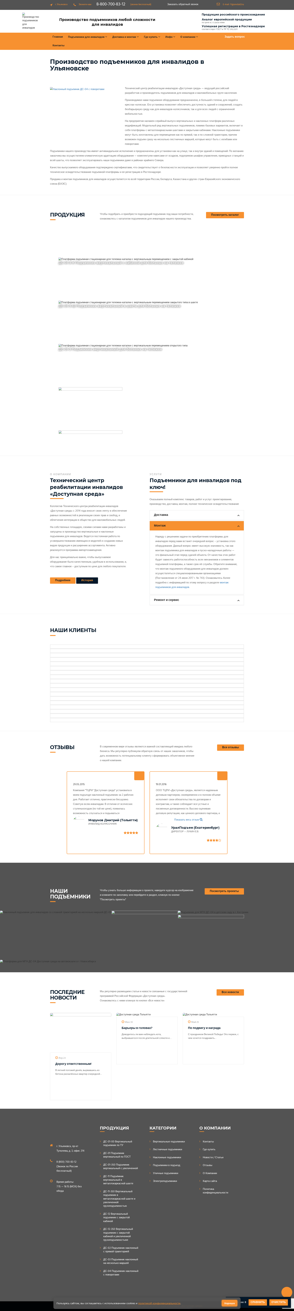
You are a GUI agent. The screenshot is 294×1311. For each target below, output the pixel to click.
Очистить (278, 1302)
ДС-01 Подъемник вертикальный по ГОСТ (117, 1155)
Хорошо (229, 1303)
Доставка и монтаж (124, 37)
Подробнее (62, 580)
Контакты (58, 46)
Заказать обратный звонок (182, 4)
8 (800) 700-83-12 (66, 1162)
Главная (58, 37)
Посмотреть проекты (224, 891)
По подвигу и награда (204, 1028)
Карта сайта (210, 1181)
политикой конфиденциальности (159, 1303)
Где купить (209, 1149)
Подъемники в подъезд (166, 1165)
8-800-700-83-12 (110, 4)
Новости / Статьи (213, 1157)
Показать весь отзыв (186, 820)
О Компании (210, 1173)
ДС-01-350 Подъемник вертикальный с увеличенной (120, 1166)
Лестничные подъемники (167, 1149)
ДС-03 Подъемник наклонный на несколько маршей (120, 1261)
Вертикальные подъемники (169, 1142)
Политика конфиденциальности (215, 1191)
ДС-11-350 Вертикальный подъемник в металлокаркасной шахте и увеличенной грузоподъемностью (119, 1199)
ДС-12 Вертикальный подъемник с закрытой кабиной (116, 1217)
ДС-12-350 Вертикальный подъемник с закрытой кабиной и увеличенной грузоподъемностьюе (118, 1234)
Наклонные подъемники (167, 1157)
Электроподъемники (165, 1181)
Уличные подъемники (165, 1173)
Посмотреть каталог (225, 215)
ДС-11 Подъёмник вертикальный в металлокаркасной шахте (118, 1180)
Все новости (230, 992)
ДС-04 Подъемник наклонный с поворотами (120, 1273)
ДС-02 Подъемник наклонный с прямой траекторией (120, 1250)
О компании (188, 37)
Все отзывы (230, 747)
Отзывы (207, 1165)
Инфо (169, 37)
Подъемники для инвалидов (86, 37)
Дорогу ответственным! (73, 1064)
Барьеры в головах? (137, 1028)
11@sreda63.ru (237, 4)
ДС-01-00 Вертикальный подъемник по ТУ (117, 1143)
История (87, 580)
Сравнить (258, 1302)
